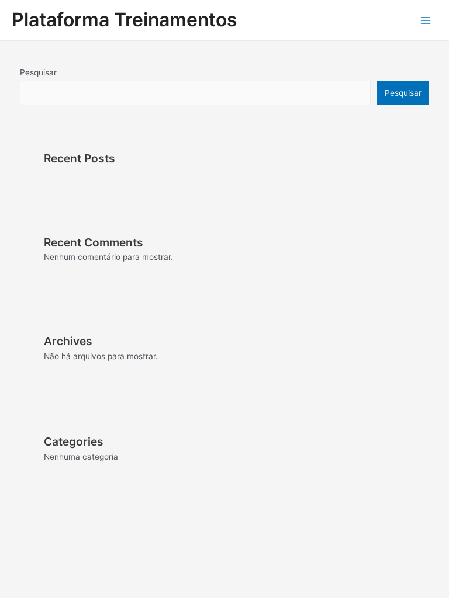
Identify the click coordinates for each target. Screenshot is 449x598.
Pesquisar (38, 72)
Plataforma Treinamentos (124, 19)
